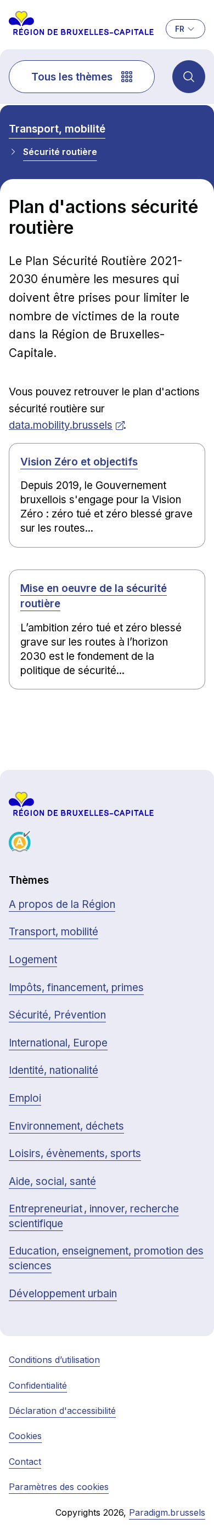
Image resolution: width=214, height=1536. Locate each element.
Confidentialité (38, 1385)
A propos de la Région (62, 904)
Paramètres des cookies (59, 1486)
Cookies (25, 1435)
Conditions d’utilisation (54, 1359)
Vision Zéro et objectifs (79, 462)
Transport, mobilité (57, 129)
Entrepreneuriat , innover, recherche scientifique (94, 1216)
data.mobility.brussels (60, 425)
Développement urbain (63, 1293)
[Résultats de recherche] (188, 76)
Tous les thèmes (71, 77)
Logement (33, 959)
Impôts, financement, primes (76, 987)
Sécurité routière (60, 151)
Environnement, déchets (66, 1126)
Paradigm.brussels (167, 1512)
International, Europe (58, 1043)
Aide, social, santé (52, 1181)
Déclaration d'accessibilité (62, 1410)
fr (179, 28)
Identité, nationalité (53, 1070)
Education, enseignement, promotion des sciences (106, 1258)
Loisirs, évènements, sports (75, 1153)
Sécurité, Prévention (57, 1015)
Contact (25, 1461)
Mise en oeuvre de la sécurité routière (93, 596)
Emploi (25, 1098)
